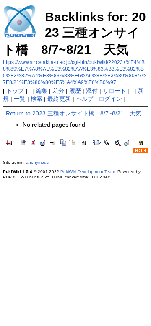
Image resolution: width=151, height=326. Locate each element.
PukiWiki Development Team (87, 171)
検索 (36, 98)
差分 (58, 90)
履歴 (75, 90)
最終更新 (59, 98)
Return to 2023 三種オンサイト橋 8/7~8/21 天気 (73, 113)
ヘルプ (85, 98)
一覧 (20, 98)
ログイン (110, 98)
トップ (15, 90)
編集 (41, 90)
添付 (92, 90)
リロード (114, 90)
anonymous (37, 162)
